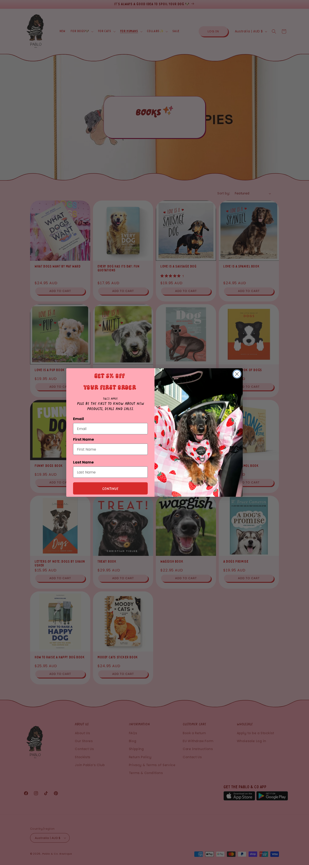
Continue (110, 488)
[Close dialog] (237, 374)
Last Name (83, 462)
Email (78, 418)
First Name (83, 439)
